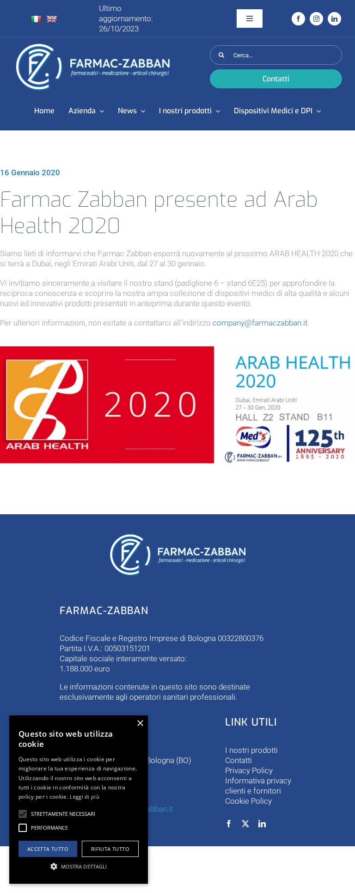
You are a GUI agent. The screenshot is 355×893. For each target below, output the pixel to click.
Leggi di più (84, 796)
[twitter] (245, 823)
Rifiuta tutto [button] (110, 848)
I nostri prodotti (251, 750)
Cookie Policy (248, 801)
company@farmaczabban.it (260, 322)
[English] (51, 19)
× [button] (139, 723)
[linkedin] (334, 18)
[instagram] (316, 18)
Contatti (238, 760)
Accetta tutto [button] (47, 848)
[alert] (78, 799)
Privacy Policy (249, 770)
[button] (22, 814)
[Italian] (36, 19)
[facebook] (298, 18)
